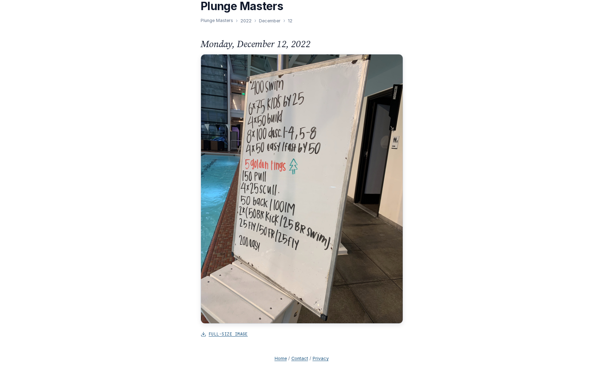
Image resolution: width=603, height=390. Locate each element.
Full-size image (228, 334)
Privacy (321, 358)
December (270, 20)
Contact (299, 358)
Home (281, 358)
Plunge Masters (217, 20)
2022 (246, 20)
